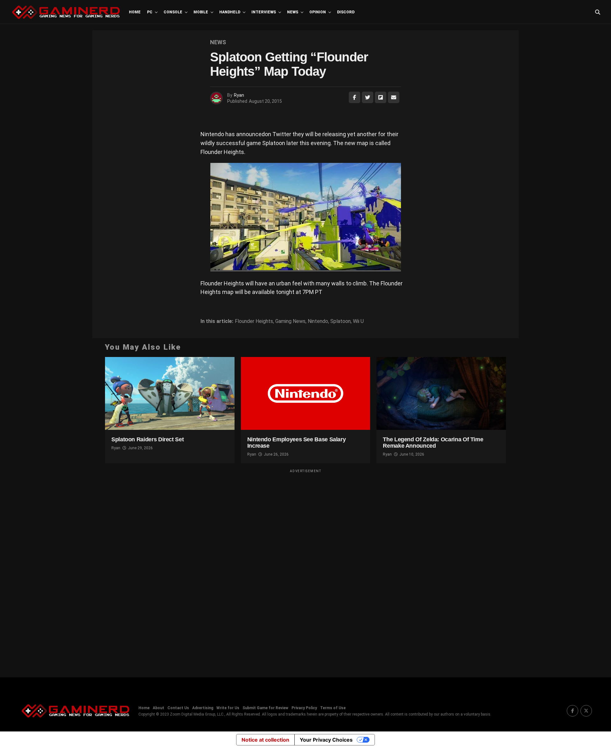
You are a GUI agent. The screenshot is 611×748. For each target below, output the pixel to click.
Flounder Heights (254, 321)
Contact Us (178, 708)
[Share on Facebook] (354, 97)
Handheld (229, 12)
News (292, 12)
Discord (346, 12)
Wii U (358, 321)
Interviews (263, 12)
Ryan (239, 95)
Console (173, 12)
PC (149, 12)
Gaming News (290, 321)
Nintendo (318, 321)
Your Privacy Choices (326, 740)
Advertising (202, 708)
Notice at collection (265, 740)
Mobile (200, 12)
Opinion (317, 12)
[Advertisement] (305, 569)
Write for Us (227, 708)
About (158, 708)
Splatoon (340, 321)
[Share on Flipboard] (380, 97)
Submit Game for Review (265, 708)
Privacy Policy (304, 708)
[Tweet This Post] (367, 97)
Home (135, 12)
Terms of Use (333, 708)
